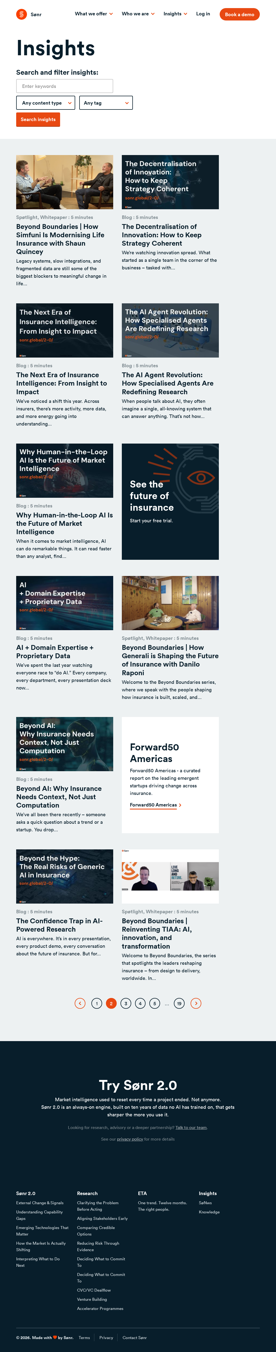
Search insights (38, 119)
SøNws (205, 1202)
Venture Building (92, 1299)
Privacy (106, 1337)
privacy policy (130, 1139)
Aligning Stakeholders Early (102, 1218)
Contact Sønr (135, 1337)
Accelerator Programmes (100, 1308)
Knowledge (209, 1211)
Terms (84, 1337)
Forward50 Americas (153, 804)
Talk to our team (191, 1127)
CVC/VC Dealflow (94, 1290)
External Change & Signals (40, 1202)
